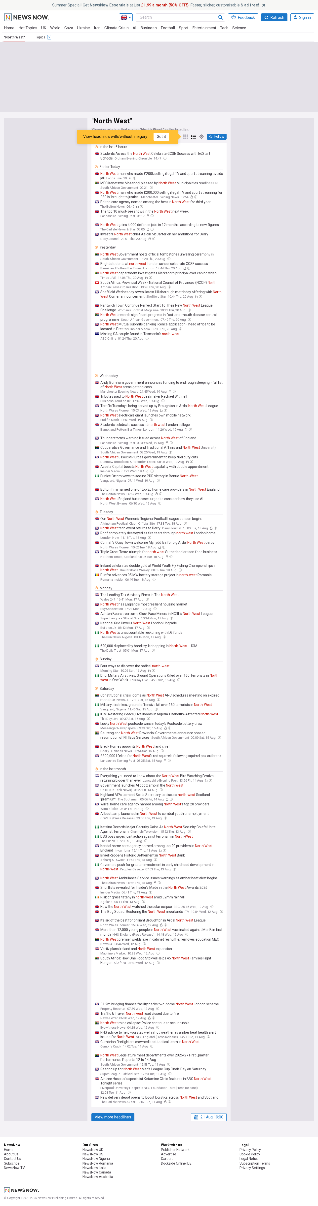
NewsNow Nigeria (96, 1159)
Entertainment (204, 28)
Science (239, 28)
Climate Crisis (116, 28)
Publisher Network (175, 1150)
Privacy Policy (250, 1150)
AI (134, 28)
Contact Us (12, 1159)
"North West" (14, 37)
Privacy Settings (252, 1168)
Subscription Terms (254, 1163)
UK (43, 28)
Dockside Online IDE (176, 1163)
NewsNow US (92, 1154)
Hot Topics (27, 28)
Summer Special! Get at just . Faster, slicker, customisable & (155, 5)
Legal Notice (249, 1159)
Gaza (68, 28)
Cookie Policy (249, 1154)
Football (168, 28)
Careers (167, 1159)
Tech (224, 28)
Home (9, 28)
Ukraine (83, 28)
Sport (183, 28)
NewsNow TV (14, 1168)
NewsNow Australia (97, 1177)
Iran (97, 28)
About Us (11, 1154)
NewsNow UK (92, 1150)
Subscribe (12, 1163)
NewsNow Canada (96, 1172)
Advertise (168, 1154)
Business (148, 28)
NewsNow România (97, 1163)
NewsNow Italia (94, 1168)
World (55, 28)
